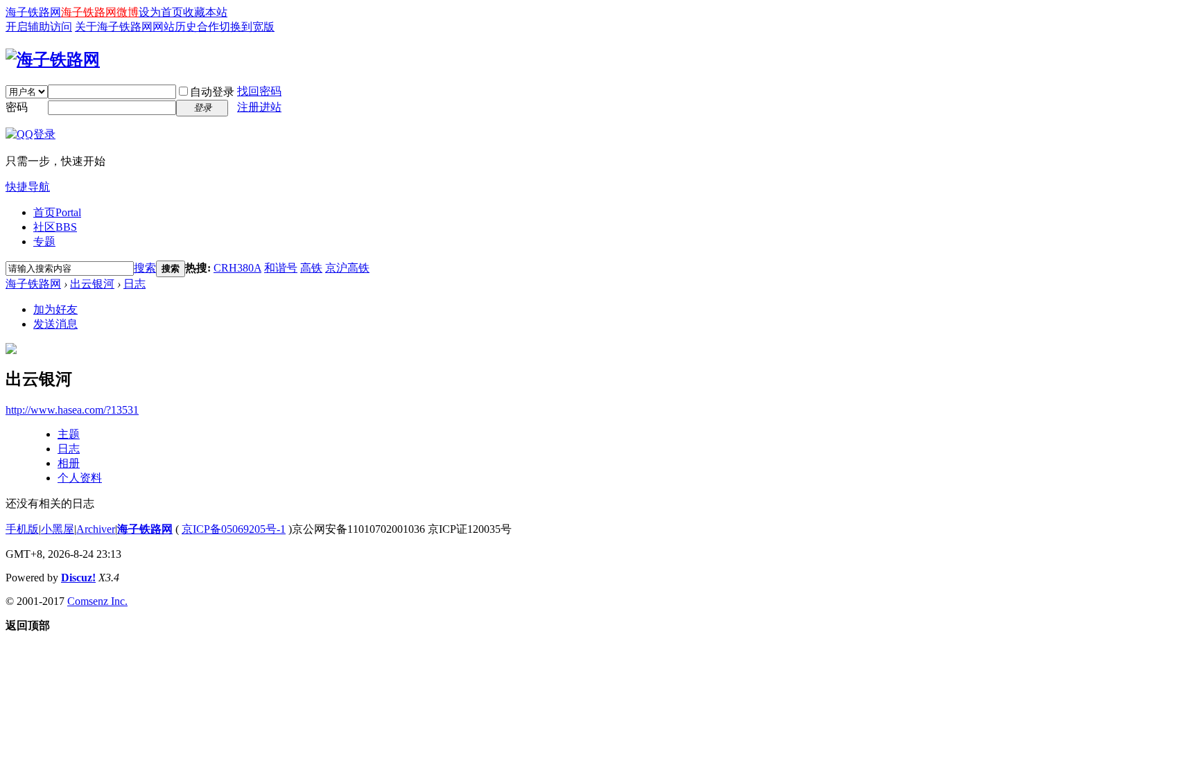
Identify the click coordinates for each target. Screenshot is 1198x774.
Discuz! (78, 577)
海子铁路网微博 (100, 12)
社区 (55, 227)
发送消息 (55, 324)
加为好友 (55, 309)
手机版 (22, 529)
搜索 (145, 268)
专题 (44, 241)
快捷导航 (28, 187)
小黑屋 (57, 529)
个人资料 (80, 478)
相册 (69, 463)
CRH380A (237, 268)
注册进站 (259, 107)
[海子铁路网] (53, 60)
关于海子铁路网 (114, 27)
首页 (57, 212)
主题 (69, 434)
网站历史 (175, 27)
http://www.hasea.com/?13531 (72, 410)
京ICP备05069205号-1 (234, 529)
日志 (134, 284)
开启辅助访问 (39, 27)
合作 (208, 27)
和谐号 (280, 268)
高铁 (311, 268)
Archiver (95, 529)
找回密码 (259, 91)
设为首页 (161, 12)
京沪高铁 (347, 268)
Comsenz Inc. (97, 601)
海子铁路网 (33, 12)
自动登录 (212, 92)
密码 (17, 107)
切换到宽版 (247, 27)
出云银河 (92, 284)
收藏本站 (205, 12)
